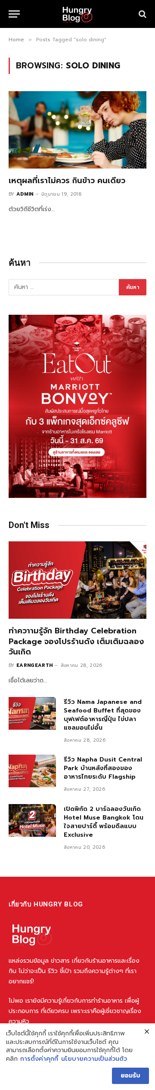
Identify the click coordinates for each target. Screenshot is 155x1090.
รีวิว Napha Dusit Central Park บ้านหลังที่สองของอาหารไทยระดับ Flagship (103, 768)
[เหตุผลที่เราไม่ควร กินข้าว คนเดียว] (77, 130)
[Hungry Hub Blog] (77, 14)
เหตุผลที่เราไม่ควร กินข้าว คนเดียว (67, 181)
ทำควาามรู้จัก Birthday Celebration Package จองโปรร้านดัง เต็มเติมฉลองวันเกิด (76, 641)
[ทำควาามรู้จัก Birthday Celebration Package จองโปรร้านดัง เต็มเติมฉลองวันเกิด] (77, 580)
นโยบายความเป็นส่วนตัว (94, 1059)
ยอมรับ (130, 1075)
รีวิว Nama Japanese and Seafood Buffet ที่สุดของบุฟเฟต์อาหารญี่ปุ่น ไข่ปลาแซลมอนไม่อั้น (103, 714)
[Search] (141, 14)
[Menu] (14, 14)
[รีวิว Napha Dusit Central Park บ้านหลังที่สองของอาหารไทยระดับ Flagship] (32, 771)
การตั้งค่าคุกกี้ (39, 1059)
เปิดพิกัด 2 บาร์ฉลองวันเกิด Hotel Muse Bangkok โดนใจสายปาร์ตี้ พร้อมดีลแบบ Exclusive (103, 821)
